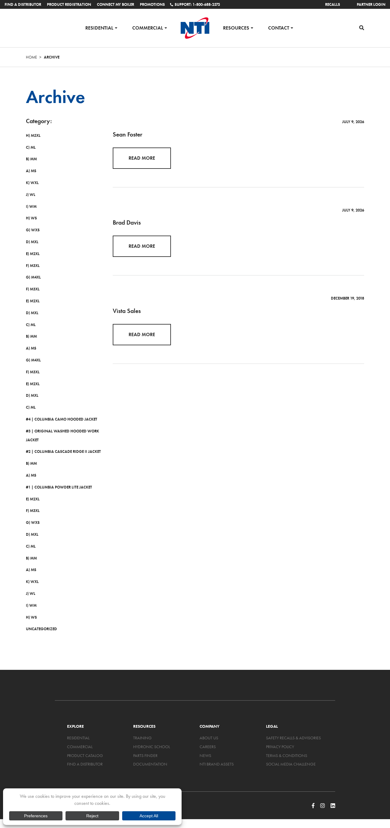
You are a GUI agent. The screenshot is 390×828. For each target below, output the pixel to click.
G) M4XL (33, 277)
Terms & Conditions (286, 755)
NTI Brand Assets (217, 764)
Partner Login (371, 4)
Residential (99, 27)
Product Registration (69, 4)
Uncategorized (41, 628)
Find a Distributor (23, 4)
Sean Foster (127, 134)
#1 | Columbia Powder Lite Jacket (59, 487)
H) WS (31, 218)
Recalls (332, 4)
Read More (142, 158)
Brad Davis (127, 222)
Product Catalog (85, 755)
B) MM (31, 159)
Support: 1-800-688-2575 (197, 4)
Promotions (152, 4)
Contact (278, 27)
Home (31, 57)
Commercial (147, 27)
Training (142, 738)
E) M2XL (33, 253)
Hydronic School (151, 746)
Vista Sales (127, 311)
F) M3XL (33, 265)
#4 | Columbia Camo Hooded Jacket (61, 419)
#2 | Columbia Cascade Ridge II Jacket (63, 451)
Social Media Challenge (291, 764)
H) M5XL (33, 135)
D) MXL (32, 241)
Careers (208, 746)
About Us (209, 738)
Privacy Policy (280, 746)
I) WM (31, 206)
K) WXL (32, 182)
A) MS (31, 170)
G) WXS (33, 230)
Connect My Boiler (115, 4)
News (205, 755)
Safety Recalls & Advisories (293, 738)
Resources (236, 27)
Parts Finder (145, 755)
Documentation (150, 764)
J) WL (30, 194)
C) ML (31, 147)
